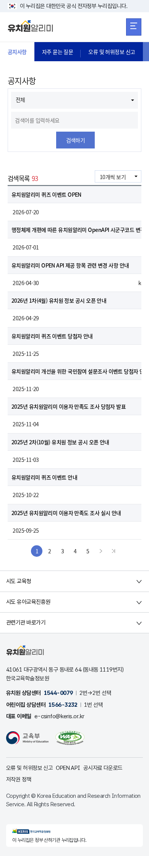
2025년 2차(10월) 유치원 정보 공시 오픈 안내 (60, 442)
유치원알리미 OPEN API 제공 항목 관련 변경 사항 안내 (70, 265)
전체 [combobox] (20, 99)
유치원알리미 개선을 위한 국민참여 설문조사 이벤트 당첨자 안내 (80, 371)
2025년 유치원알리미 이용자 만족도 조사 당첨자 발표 (68, 406)
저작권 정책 (18, 779)
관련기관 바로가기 (25, 622)
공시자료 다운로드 (103, 768)
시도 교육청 (18, 581)
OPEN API (68, 768)
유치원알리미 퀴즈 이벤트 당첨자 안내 (52, 336)
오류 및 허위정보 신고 (111, 51)
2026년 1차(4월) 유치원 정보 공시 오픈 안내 (58, 300)
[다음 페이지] (101, 551)
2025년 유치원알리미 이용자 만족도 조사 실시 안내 (66, 513)
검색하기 (75, 140)
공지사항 (17, 51)
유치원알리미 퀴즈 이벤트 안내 (44, 477)
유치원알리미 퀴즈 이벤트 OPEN (46, 194)
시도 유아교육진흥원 (28, 601)
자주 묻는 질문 (57, 51)
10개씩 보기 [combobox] (113, 177)
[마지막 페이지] (113, 551)
